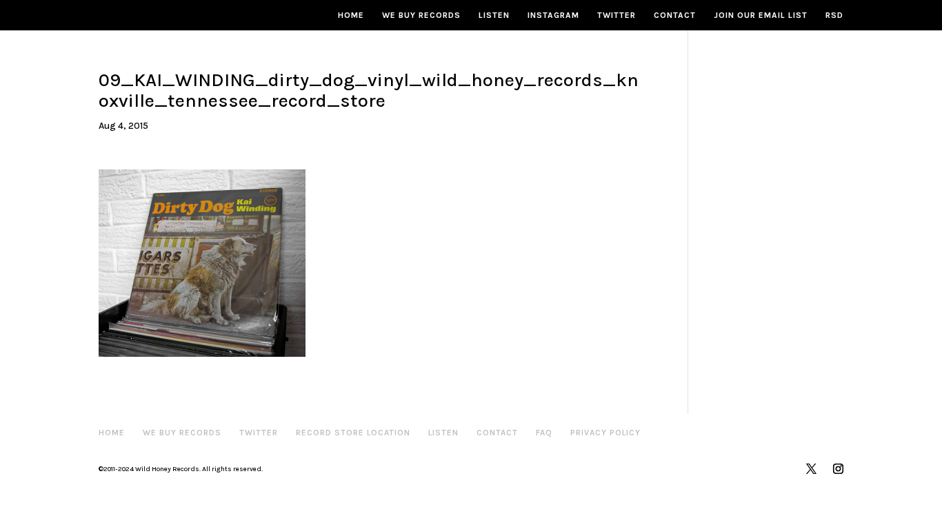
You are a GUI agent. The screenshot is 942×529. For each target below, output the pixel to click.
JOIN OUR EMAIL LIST (761, 15)
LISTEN (494, 15)
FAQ (544, 432)
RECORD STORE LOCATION (353, 432)
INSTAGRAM (553, 15)
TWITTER (616, 15)
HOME (351, 15)
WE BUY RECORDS (421, 15)
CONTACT (675, 15)
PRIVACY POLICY (605, 432)
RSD (834, 15)
